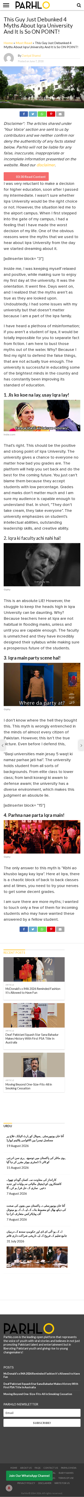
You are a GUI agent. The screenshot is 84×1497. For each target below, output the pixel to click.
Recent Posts (14, 952)
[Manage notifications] (9, 1488)
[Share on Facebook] (24, 113)
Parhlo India (68, 1467)
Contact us (50, 1467)
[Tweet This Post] (33, 113)
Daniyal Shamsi (31, 55)
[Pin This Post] (51, 113)
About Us (26, 1467)
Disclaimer (44, 1483)
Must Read (24, 43)
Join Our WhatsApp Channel (29, 1475)
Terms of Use (66, 1478)
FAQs (37, 1467)
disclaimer (45, 165)
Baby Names (66, 1472)
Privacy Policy (26, 1483)
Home (8, 43)
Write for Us (62, 1483)
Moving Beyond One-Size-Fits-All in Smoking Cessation (37, 1394)
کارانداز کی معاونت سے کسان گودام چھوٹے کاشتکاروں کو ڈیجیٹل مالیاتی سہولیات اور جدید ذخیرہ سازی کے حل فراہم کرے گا (34, 1184)
